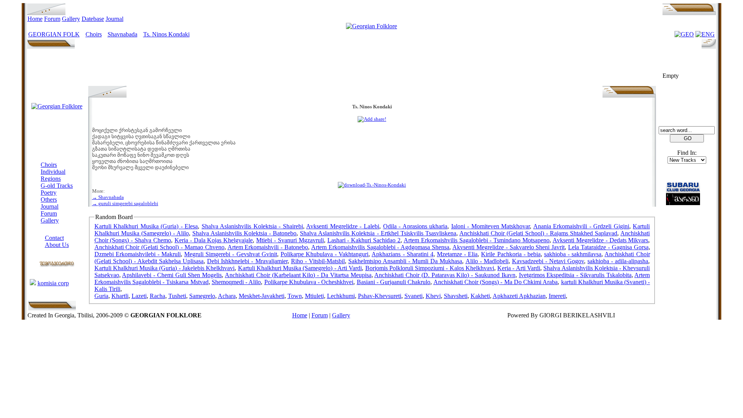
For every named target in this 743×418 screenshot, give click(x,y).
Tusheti (177, 296)
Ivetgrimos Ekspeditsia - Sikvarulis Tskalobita (575, 275)
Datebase (93, 18)
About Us (57, 245)
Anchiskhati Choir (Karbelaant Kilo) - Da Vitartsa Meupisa (298, 275)
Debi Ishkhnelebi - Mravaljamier (247, 261)
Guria (101, 296)
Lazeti (139, 296)
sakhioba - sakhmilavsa (572, 254)
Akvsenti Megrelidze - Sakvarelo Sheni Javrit (508, 247)
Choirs (94, 34)
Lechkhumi (341, 296)
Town (295, 296)
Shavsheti (455, 296)
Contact (54, 238)
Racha (157, 296)
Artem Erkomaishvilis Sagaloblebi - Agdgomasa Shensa (380, 247)
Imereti (557, 296)
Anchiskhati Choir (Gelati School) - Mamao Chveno (159, 247)
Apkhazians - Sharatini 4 (402, 254)
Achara (227, 296)
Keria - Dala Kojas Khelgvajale (214, 240)
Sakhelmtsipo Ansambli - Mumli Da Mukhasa (405, 261)
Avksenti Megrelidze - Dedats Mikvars (600, 240)
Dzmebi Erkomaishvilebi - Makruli (137, 254)
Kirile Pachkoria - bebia (510, 254)
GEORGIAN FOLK (54, 34)
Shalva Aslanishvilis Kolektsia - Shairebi (252, 226)
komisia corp (53, 283)
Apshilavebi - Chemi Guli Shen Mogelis (172, 275)
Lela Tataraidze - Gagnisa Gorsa (608, 247)
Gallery (71, 18)
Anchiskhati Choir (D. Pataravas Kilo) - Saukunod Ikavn (444, 275)
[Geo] (684, 34)
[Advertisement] (372, 68)
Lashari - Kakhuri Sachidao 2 (364, 240)
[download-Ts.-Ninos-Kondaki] (372, 185)
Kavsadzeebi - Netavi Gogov (548, 261)
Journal (114, 18)
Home (35, 18)
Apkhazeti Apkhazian (519, 296)
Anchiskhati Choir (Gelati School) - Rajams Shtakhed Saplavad (538, 233)
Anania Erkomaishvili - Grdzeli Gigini (581, 226)
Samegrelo (202, 296)
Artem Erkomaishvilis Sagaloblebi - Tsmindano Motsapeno (477, 240)
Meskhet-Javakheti (261, 296)
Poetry (48, 192)
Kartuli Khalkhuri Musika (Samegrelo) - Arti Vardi (300, 268)
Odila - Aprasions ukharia (415, 226)
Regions (51, 178)
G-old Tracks (57, 185)
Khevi (433, 296)
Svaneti (413, 296)
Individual (53, 171)
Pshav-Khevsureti (379, 296)
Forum (52, 18)
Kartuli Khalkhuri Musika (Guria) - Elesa (146, 226)
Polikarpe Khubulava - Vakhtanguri (324, 254)
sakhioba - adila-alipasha (617, 261)
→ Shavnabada (108, 197)
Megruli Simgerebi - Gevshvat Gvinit (230, 254)
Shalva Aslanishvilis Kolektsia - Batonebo (244, 233)
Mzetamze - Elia (457, 254)
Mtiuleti (314, 296)
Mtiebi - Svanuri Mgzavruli (290, 240)
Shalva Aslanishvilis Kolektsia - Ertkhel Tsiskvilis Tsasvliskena (378, 233)
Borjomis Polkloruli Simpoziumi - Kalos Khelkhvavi (429, 268)
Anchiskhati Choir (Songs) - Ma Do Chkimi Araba (495, 282)
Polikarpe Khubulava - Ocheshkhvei (309, 282)
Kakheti (480, 296)
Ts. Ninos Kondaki (166, 34)
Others (49, 199)
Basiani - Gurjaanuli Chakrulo (394, 282)
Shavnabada (122, 34)
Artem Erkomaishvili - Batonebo (268, 247)
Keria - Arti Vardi (518, 268)
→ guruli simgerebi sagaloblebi (125, 203)
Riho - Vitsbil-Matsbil (318, 261)
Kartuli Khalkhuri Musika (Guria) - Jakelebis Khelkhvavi (164, 268)
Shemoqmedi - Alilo (236, 282)
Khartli (119, 296)
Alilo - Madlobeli (487, 261)
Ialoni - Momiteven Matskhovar (490, 226)
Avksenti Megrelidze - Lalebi (342, 226)
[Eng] (705, 34)
